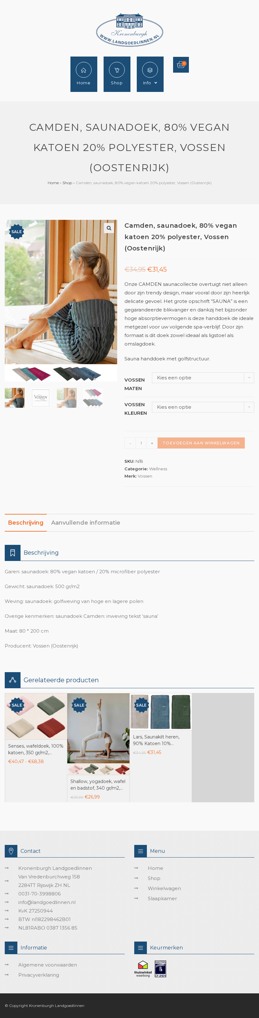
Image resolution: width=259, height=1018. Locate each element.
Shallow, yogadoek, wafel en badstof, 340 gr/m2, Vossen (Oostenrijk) (97, 785)
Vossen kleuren (135, 408)
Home (53, 182)
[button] (109, 228)
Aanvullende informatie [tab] (85, 522)
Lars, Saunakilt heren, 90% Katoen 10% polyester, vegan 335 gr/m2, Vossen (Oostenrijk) (156, 740)
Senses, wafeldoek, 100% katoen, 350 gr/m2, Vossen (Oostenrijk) (35, 749)
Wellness (158, 468)
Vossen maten (134, 384)
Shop (67, 182)
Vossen (145, 476)
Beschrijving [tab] (26, 522)
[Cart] (181, 65)
